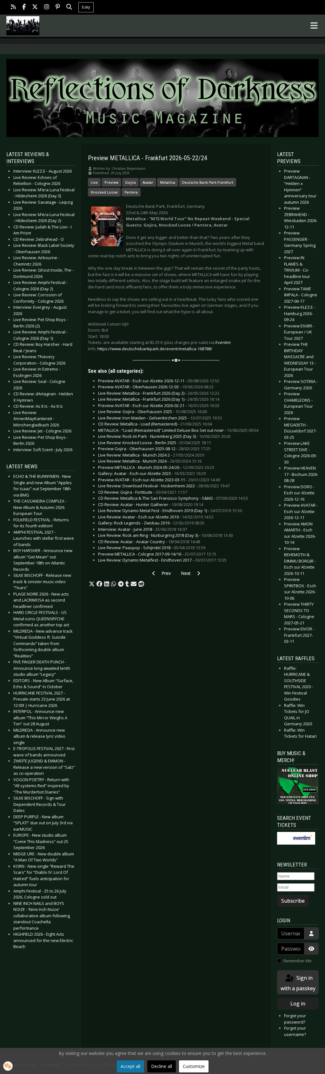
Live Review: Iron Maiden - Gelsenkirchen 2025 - (160, 418)
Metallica (167, 182)
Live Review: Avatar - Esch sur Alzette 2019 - (156, 517)
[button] (92, 584)
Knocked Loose (104, 192)
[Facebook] (24, 7)
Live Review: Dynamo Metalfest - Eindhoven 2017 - (162, 560)
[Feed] (13, 7)
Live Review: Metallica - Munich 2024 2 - (151, 455)
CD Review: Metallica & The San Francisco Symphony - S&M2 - (173, 498)
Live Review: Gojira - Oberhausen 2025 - (152, 411)
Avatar (148, 182)
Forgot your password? (295, 1019)
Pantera (131, 192)
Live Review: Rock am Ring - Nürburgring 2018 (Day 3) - (165, 535)
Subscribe (293, 900)
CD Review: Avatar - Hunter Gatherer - (150, 504)
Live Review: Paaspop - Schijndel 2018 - (151, 547)
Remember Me (297, 961)
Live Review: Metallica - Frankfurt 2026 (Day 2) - (158, 393)
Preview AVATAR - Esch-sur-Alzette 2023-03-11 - (159, 480)
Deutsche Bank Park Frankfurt (207, 182)
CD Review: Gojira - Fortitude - (142, 492)
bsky (86, 7)
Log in (297, 1003)
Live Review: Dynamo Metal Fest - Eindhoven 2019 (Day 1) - (170, 510)
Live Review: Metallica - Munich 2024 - (150, 461)
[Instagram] (46, 7)
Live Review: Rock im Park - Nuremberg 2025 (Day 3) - (164, 436)
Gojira (130, 182)
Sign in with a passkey (298, 983)
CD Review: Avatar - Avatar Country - (149, 541)
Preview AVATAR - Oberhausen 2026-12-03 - (156, 387)
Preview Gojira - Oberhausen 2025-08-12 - (154, 448)
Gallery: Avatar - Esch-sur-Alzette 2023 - (152, 473)
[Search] (69, 7)
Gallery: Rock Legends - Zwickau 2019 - (151, 523)
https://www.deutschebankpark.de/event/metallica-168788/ (154, 349)
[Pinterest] (58, 7)
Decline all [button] (161, 1066)
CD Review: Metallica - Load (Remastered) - (155, 424)
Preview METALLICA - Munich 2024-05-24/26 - (156, 467)
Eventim (223, 342)
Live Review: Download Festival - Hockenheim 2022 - (164, 486)
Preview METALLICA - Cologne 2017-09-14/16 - (157, 554)
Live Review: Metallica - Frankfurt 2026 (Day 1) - (158, 399)
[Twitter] (35, 7)
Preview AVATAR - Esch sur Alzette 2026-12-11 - (158, 381)
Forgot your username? (295, 1031)
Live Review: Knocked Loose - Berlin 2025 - (154, 442)
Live (94, 182)
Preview (111, 182)
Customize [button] (194, 1066)
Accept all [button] (130, 1066)
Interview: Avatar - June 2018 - (142, 529)
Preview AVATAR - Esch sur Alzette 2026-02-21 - (158, 405)
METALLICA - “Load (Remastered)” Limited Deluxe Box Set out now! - (178, 430)
